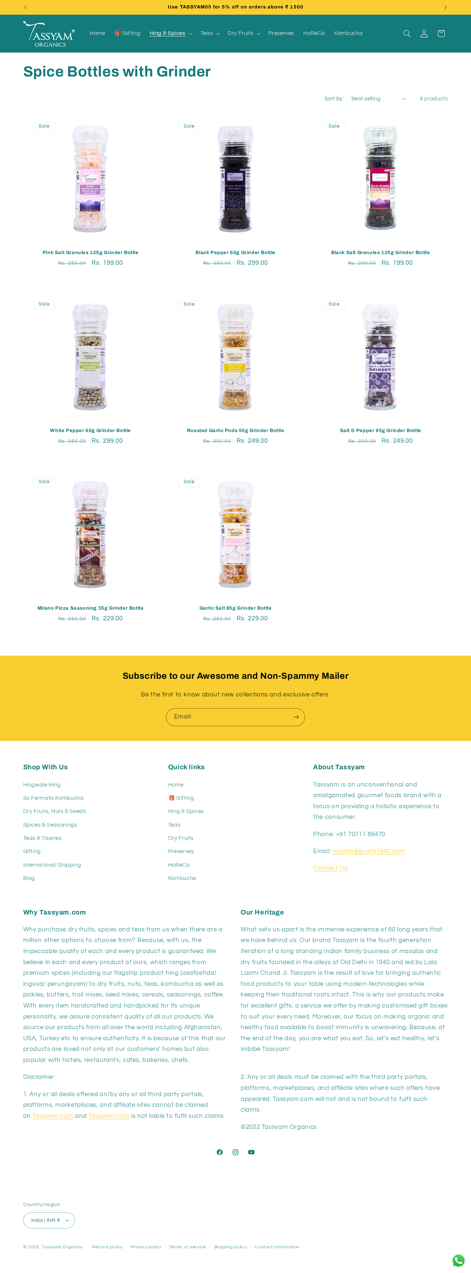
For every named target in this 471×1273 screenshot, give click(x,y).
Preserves (181, 851)
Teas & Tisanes (42, 838)
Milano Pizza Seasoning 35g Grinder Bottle (90, 608)
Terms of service (187, 1247)
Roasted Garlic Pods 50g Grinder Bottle (235, 430)
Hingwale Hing (42, 784)
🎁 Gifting (181, 798)
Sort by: (334, 98)
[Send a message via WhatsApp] (458, 1260)
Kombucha (182, 878)
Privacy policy (146, 1247)
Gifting (32, 851)
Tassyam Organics (62, 1247)
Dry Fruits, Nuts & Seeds (54, 811)
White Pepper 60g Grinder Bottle (90, 430)
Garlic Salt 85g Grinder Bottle (235, 608)
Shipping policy (230, 1247)
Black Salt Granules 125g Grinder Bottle (380, 252)
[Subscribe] (296, 717)
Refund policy (107, 1247)
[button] (170, 33)
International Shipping (52, 865)
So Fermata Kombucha (53, 798)
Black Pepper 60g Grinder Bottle (235, 252)
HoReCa (179, 865)
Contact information (277, 1247)
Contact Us (330, 868)
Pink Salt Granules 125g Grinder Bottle (90, 252)
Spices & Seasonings (50, 825)
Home (176, 784)
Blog (29, 878)
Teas (174, 825)
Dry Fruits (181, 838)
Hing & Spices (186, 811)
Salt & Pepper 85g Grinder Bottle (380, 430)
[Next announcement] (446, 7)
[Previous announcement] (25, 7)
